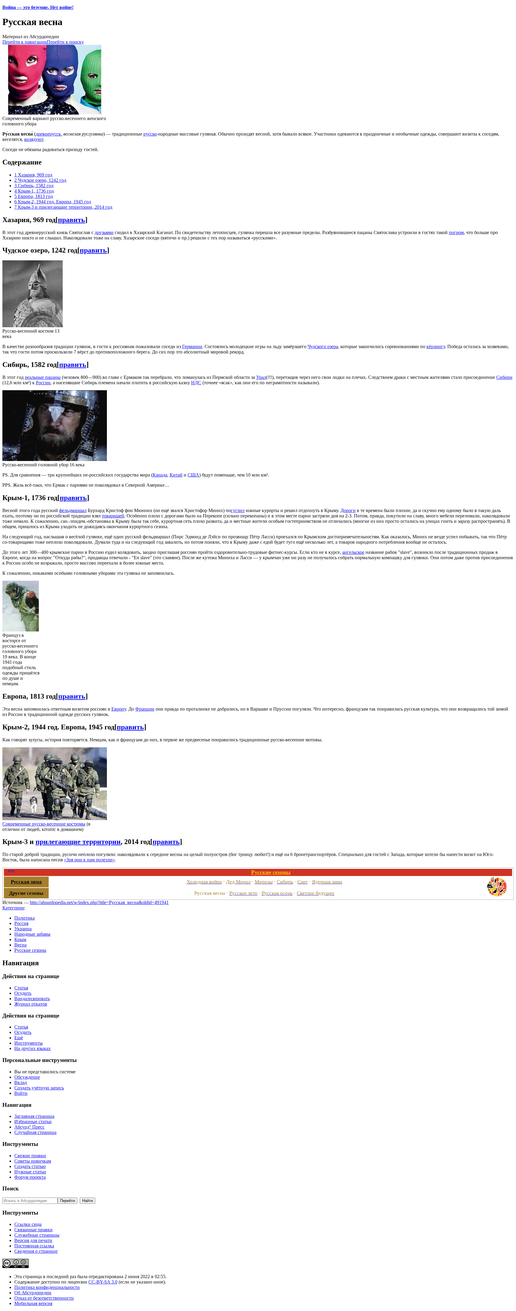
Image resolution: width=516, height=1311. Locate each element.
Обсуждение (27, 1077)
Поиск (10, 1188)
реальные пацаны (43, 377)
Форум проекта (30, 1177)
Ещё (18, 1037)
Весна (20, 944)
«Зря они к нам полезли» (89, 859)
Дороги (348, 510)
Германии (192, 346)
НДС (196, 382)
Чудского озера (323, 346)
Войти (20, 1093)
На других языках (32, 1048)
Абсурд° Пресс (29, 1126)
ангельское (353, 552)
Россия (21, 923)
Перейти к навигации (24, 41)
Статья (21, 987)
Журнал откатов (30, 1003)
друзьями (104, 232)
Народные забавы (32, 934)
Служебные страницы (36, 1235)
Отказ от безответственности (44, 1298)
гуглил (238, 510)
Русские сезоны (30, 950)
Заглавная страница (34, 1116)
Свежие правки (30, 1155)
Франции (144, 708)
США (193, 474)
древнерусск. (49, 133)
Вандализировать (32, 998)
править (71, 220)
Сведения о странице (36, 1251)
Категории (13, 907)
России (43, 382)
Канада (160, 474)
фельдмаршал (73, 510)
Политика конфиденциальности (47, 1287)
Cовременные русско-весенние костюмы (43, 823)
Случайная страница (35, 1132)
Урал (261, 377)
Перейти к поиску (65, 41)
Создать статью (30, 1166)
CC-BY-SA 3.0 (102, 1281)
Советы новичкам (32, 1161)
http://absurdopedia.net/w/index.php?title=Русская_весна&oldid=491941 (99, 902)
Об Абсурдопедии (32, 1292)
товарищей (113, 515)
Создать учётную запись (39, 1087)
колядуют (33, 139)
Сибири (504, 377)
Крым (20, 939)
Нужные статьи (30, 1171)
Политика (24, 917)
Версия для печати (33, 1240)
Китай (176, 474)
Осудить (22, 993)
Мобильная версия (33, 1303)
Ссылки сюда (28, 1224)
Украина (23, 928)
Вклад (20, 1082)
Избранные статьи (33, 1121)
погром (456, 232)
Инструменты (28, 1043)
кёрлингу (435, 346)
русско (150, 133)
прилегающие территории (78, 842)
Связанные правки (33, 1229)
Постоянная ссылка (34, 1245)
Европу (118, 708)
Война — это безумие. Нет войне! (37, 7)
